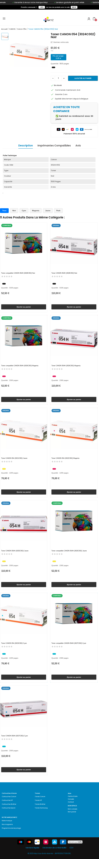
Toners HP (38, 800)
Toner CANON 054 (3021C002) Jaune (14, 458)
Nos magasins (7, 824)
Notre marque (7, 821)
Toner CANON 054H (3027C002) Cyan (14, 736)
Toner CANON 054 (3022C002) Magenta (65, 458)
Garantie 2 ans (61, 94)
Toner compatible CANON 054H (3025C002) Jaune (69, 551)
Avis (78, 145)
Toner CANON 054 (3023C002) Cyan (14, 643)
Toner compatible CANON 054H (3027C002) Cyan (68, 643)
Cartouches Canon (9, 796)
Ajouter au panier (82, 78)
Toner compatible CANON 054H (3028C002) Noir (18, 273)
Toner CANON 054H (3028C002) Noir (64, 273)
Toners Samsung (41, 808)
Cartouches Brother (9, 804)
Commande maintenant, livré (67, 90)
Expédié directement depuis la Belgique (71, 99)
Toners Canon (40, 796)
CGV (71, 847)
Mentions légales (32, 847)
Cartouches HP (7, 800)
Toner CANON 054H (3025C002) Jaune (14, 551)
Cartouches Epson (8, 808)
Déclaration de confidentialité (54, 847)
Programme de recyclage (11, 828)
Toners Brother (40, 804)
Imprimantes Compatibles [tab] (54, 145)
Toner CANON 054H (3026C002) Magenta (65, 366)
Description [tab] (25, 145)
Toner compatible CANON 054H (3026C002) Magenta (19, 366)
